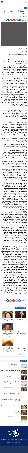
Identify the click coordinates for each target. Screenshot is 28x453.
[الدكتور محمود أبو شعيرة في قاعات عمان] (24, 389)
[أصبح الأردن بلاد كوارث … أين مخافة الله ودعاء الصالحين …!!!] (24, 412)
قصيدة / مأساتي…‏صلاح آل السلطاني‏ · (12, 417)
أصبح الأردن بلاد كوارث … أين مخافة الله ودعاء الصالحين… (12, 411)
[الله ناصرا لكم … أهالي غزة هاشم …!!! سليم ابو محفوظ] (24, 372)
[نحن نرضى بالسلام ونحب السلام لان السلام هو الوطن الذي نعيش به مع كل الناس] (7, 342)
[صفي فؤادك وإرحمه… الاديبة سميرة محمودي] (7, 314)
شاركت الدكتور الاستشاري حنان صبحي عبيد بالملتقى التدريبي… (11, 365)
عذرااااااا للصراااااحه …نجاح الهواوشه (12, 376)
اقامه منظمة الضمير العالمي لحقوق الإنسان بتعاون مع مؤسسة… (11, 394)
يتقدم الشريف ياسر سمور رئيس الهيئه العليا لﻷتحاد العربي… (11, 399)
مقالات (25, 8)
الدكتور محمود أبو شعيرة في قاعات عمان (11, 388)
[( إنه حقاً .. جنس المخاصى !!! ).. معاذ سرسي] (20, 342)
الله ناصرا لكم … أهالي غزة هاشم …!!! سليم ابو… (10, 370)
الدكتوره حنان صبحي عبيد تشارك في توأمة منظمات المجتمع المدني (11, 382)
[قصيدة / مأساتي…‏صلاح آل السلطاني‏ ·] (24, 418)
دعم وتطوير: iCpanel (14, 451)
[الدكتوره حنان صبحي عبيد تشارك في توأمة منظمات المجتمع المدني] (24, 383)
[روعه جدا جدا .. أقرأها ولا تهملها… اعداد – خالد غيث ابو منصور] (20, 326)
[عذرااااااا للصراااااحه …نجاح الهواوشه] (20, 314)
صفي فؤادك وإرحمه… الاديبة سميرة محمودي (10, 405)
